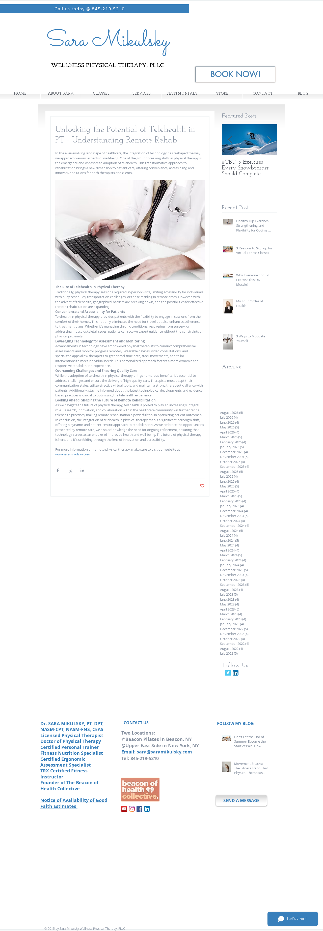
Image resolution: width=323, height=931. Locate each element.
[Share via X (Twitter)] (70, 470)
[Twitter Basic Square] (228, 673)
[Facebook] (139, 809)
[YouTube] (124, 809)
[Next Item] (269, 140)
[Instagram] (132, 809)
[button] (101, 93)
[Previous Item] (230, 140)
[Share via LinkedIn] (82, 470)
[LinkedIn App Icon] (235, 673)
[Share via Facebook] (57, 470)
